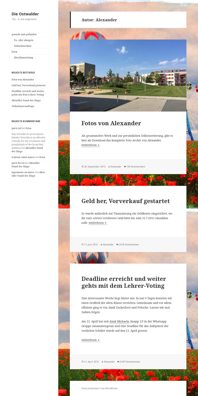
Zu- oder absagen (23, 40)
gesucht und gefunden (24, 34)
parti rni (16, 128)
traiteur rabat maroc (23, 157)
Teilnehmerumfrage (23, 106)
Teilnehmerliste (22, 46)
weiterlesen (90, 145)
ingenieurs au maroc (23, 172)
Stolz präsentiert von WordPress (99, 388)
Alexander (115, 166)
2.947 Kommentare (130, 361)
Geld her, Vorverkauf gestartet (29, 85)
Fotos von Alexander (23, 79)
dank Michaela (119, 321)
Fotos (14, 51)
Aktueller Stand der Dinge (26, 100)
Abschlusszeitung (23, 57)
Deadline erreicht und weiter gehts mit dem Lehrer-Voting (123, 282)
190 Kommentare (135, 166)
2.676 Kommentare (129, 244)
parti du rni (18, 163)
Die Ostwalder (25, 14)
